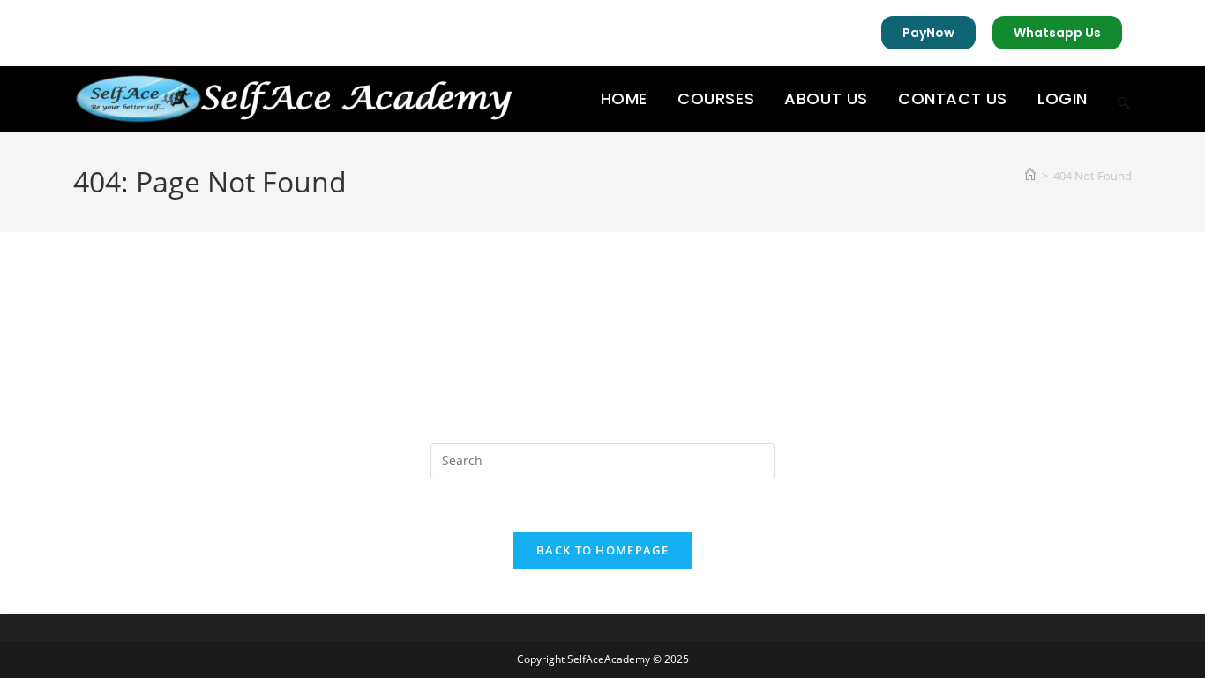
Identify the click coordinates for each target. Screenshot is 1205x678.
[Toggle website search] (1124, 99)
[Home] (1030, 176)
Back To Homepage (602, 550)
